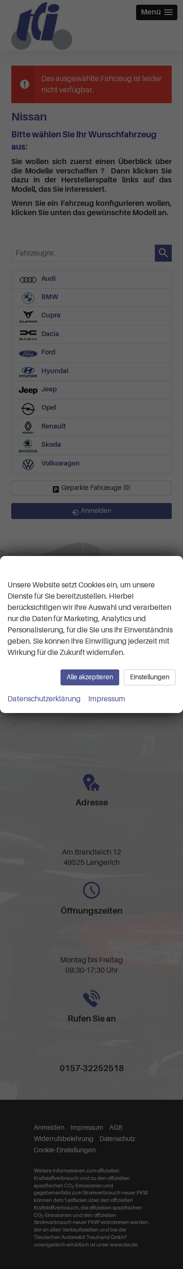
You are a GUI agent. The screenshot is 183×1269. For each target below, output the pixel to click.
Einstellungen (149, 677)
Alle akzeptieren (90, 677)
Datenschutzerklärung (44, 699)
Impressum (106, 699)
